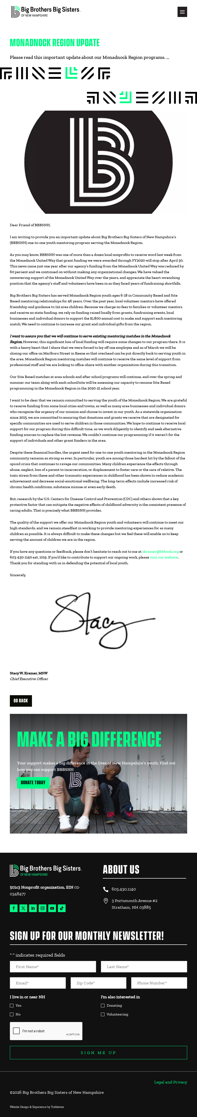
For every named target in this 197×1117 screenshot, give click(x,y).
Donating (114, 1005)
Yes (18, 1005)
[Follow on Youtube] (52, 908)
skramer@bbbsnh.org (160, 551)
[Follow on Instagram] (42, 908)
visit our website (164, 557)
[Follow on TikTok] (62, 908)
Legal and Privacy (170, 1082)
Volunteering (117, 1014)
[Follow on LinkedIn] (33, 908)
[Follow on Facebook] (14, 908)
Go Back (21, 701)
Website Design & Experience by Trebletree (37, 1107)
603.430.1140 (124, 889)
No (18, 1014)
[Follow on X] (23, 908)
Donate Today (33, 783)
